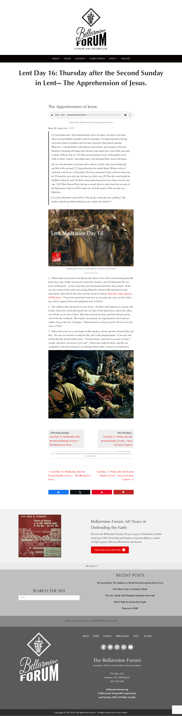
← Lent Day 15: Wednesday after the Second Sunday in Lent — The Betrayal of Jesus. (69, 475)
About (56, 58)
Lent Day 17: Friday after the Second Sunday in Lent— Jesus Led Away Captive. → (115, 475)
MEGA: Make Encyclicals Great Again (130, 602)
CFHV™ (113, 58)
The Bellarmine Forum (123, 451)
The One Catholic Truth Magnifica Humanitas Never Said (130, 595)
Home (67, 58)
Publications (97, 58)
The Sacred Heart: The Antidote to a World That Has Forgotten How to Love (130, 582)
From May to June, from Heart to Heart (130, 589)
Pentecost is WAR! (130, 608)
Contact (80, 58)
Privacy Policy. (121, 712)
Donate (125, 58)
